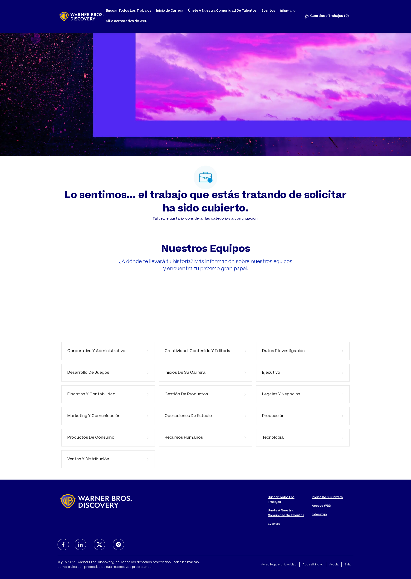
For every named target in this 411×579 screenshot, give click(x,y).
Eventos (268, 11)
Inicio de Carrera (169, 11)
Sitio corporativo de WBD (126, 21)
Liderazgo (319, 514)
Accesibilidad (313, 564)
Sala (347, 564)
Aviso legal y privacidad (279, 564)
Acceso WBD (321, 506)
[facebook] (63, 544)
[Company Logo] (81, 16)
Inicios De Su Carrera (327, 497)
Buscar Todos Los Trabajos (128, 11)
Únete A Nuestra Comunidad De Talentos (222, 11)
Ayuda (333, 564)
